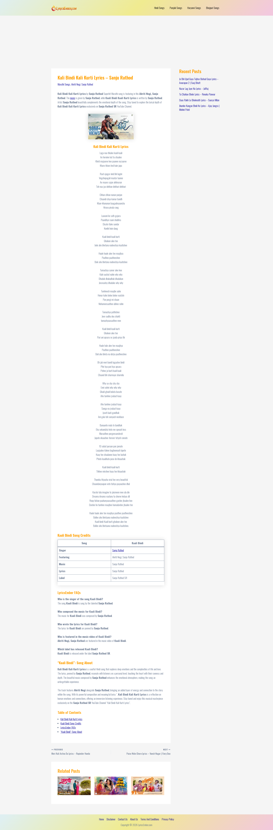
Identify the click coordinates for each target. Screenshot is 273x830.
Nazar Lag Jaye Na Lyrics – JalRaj (193, 88)
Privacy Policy (168, 819)
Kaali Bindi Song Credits (70, 723)
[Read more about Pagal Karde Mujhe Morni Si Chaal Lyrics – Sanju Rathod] (74, 785)
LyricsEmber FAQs (68, 727)
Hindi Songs (159, 8)
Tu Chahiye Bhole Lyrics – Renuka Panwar (197, 94)
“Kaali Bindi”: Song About (71, 732)
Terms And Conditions (149, 819)
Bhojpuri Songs (212, 8)
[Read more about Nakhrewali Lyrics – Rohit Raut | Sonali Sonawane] (147, 785)
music (72, 98)
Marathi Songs (64, 84)
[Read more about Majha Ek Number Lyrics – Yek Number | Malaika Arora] (110, 785)
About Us (134, 819)
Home (101, 819)
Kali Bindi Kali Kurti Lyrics (71, 719)
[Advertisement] (136, 37)
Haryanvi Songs (194, 8)
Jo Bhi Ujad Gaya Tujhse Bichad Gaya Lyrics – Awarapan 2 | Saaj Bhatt (198, 81)
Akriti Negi (75, 84)
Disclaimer (110, 819)
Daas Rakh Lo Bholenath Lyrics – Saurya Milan (199, 100)
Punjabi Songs (176, 8)
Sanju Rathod (87, 84)
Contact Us (123, 819)
